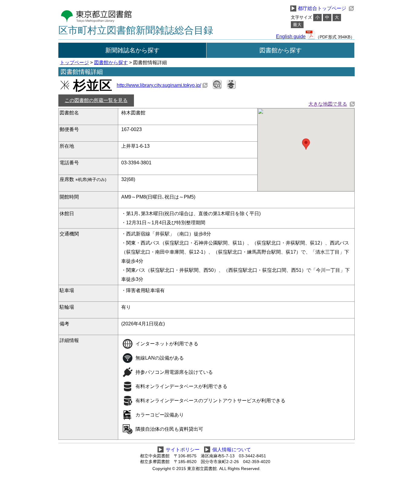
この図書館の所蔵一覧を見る (96, 100)
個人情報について (231, 449)
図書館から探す (280, 50)
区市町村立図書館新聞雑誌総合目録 (135, 30)
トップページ (74, 62)
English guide (291, 36)
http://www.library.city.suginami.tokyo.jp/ (159, 85)
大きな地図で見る (327, 104)
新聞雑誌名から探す (132, 50)
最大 (297, 24)
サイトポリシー (183, 449)
